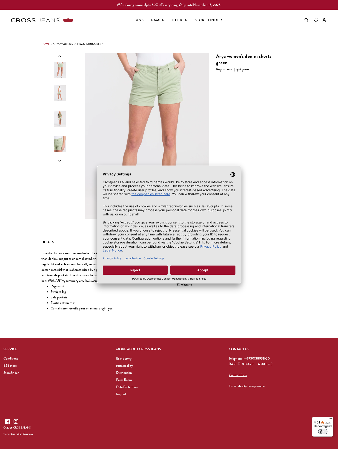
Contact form (238, 375)
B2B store (10, 365)
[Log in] (324, 20)
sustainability (124, 365)
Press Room (124, 379)
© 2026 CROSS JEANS (17, 428)
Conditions (10, 358)
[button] (60, 56)
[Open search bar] (306, 20)
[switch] (322, 431)
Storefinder (11, 372)
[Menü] (330, 419)
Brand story (124, 358)
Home (45, 44)
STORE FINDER (208, 20)
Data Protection (127, 386)
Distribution (124, 372)
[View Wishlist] (316, 20)
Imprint (121, 394)
